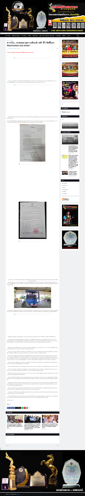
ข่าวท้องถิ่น (64, 191)
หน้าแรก (8, 40)
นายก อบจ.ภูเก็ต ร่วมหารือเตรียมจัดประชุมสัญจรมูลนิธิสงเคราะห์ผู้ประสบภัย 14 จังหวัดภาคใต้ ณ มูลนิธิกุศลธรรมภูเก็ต (15, 425)
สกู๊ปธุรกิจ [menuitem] (64, 35)
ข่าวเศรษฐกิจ (64, 193)
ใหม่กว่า (7, 445)
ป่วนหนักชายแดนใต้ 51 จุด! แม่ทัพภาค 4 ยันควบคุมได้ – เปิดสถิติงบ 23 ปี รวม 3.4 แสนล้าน (73, 173)
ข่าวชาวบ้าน (64, 185)
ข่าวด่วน (63, 187)
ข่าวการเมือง (64, 183)
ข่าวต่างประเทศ (65, 189)
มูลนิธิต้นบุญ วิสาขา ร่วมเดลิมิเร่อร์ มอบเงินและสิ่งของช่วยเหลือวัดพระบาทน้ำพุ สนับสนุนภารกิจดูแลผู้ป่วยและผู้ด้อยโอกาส (50, 425)
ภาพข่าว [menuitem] (68, 35)
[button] (7, 35)
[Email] (27, 408)
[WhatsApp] (22, 408)
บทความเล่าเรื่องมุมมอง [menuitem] (12, 38)
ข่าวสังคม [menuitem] (29, 35)
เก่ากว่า (57, 445)
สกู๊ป (11, 40)
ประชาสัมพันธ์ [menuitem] (58, 35)
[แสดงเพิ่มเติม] (29, 408)
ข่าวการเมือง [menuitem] (23, 35)
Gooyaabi (18, 494)
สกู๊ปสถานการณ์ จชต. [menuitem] (16, 35)
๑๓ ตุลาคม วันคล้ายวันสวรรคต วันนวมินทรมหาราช (70, 124)
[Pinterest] (25, 408)
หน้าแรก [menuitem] (9, 35)
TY (9, 494)
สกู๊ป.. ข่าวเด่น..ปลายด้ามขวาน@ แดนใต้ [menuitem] (46, 35)
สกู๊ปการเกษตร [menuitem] (35, 35)
